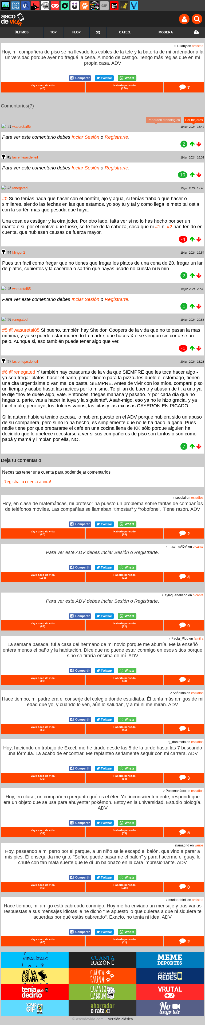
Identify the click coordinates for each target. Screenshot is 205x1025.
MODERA (166, 32)
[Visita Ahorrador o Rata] (102, 1008)
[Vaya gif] (104, 5)
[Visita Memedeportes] (170, 960)
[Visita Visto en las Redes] (170, 976)
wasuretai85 (21, 127)
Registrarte (116, 137)
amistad (197, 46)
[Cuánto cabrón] (45, 5)
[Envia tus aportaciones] (196, 32)
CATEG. (125, 32)
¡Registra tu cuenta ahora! (26, 481)
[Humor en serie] (74, 5)
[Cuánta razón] (5, 5)
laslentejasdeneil (25, 157)
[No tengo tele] (94, 5)
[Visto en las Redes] (25, 5)
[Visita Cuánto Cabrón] (102, 992)
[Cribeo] (65, 5)
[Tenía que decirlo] (114, 5)
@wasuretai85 (24, 330)
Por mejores (194, 120)
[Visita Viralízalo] (35, 960)
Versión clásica (120, 1019)
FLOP (76, 32)
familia (198, 638)
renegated (19, 188)
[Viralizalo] (134, 5)
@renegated (22, 372)
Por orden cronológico (164, 120)
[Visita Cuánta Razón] (102, 960)
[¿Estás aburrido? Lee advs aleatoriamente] (98, 32)
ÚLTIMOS (22, 32)
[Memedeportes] (15, 5)
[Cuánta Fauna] (84, 5)
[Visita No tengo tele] (170, 1008)
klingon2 (18, 252)
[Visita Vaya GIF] (35, 1008)
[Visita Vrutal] (170, 992)
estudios (197, 498)
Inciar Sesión (85, 137)
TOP (53, 32)
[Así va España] (35, 5)
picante (198, 546)
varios (199, 845)
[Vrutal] (55, 5)
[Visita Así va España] (35, 976)
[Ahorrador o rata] (124, 5)
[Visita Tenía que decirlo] (35, 992)
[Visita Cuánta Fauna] (102, 976)
